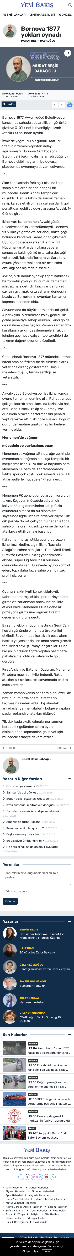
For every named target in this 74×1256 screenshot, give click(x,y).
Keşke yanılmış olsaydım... (24, 834)
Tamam (47, 1252)
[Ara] (70, 5)
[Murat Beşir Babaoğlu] (10, 30)
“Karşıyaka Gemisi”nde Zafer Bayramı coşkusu (48, 1135)
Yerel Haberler (38, 1210)
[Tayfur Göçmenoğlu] (10, 983)
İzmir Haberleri (14, 1187)
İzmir (32, 1128)
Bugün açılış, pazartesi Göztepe (28, 798)
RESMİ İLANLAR (14, 15)
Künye (21, 1214)
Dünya (32, 1094)
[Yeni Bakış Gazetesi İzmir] (36, 5)
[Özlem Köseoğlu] (10, 966)
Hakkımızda (40, 1222)
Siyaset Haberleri (16, 1191)
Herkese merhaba (32, 1002)
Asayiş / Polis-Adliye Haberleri (24, 1206)
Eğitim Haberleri (57, 1206)
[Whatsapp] (53, 1177)
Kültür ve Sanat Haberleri (21, 1202)
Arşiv (9, 1214)
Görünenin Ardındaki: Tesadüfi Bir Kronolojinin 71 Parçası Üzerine (42, 935)
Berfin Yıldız (29, 929)
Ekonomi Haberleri (43, 1191)
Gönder (10, 901)
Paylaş (11, 104)
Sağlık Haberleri (15, 1210)
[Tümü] (69, 921)
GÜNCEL (65, 15)
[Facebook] (21, 1177)
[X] (27, 1177)
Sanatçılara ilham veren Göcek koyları (45, 969)
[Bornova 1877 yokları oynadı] (37, 68)
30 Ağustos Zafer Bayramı (37, 952)
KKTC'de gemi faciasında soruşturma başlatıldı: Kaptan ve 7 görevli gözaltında (49, 1101)
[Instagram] (34, 1177)
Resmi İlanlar (13, 1218)
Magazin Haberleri (39, 1195)
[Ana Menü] (4, 5)
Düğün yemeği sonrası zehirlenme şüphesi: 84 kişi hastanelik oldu (47, 1084)
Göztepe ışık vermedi (21, 786)
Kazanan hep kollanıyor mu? (25, 828)
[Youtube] (46, 1177)
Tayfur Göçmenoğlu (34, 981)
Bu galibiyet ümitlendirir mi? (25, 840)
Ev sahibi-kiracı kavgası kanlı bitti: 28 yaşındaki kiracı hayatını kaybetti (48, 1067)
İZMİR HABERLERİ (42, 15)
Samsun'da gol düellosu (22, 792)
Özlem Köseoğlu (31, 964)
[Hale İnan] (10, 950)
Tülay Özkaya (29, 998)
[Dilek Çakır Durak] (10, 1016)
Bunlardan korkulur (32, 985)
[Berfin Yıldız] (10, 933)
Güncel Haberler (38, 1187)
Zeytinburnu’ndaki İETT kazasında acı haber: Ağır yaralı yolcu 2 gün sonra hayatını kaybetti (48, 1051)
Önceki (10, 748)
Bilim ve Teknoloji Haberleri (51, 1199)
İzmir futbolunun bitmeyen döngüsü (31, 805)
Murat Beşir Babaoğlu (38, 40)
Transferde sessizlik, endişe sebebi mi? (32, 811)
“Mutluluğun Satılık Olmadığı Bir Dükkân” (41, 1019)
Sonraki (63, 748)
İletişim (34, 1214)
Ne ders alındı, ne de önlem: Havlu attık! (32, 847)
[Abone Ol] (70, 104)
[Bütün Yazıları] (69, 778)
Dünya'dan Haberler (17, 1199)
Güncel (33, 1043)
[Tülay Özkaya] (10, 1000)
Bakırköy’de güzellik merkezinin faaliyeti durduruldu (49, 1118)
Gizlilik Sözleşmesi (17, 1222)
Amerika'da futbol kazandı (24, 822)
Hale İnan (27, 948)
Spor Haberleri (14, 1195)
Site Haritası (52, 1214)
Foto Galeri (59, 1210)
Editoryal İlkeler (36, 1218)
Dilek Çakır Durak (32, 1012)
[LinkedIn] (40, 1177)
